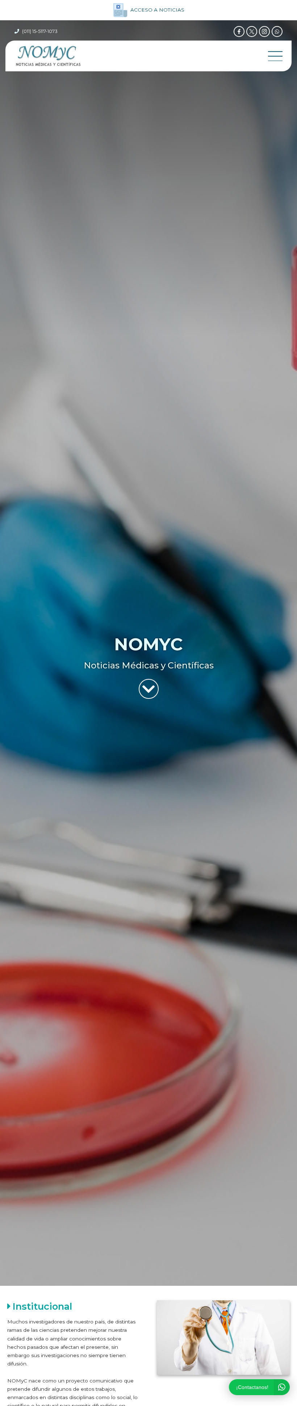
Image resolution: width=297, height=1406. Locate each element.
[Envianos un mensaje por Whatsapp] (277, 31)
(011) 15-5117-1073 (40, 31)
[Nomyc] (48, 56)
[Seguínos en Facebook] (239, 31)
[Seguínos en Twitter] (251, 31)
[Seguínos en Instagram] (264, 31)
